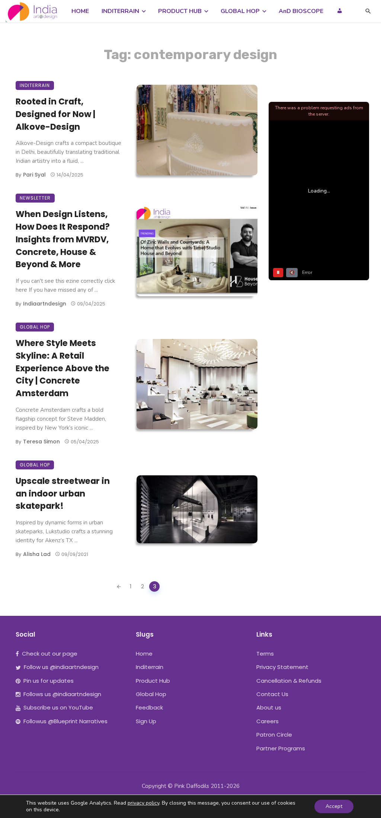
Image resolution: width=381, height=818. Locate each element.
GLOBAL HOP (240, 11)
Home (144, 653)
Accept (334, 806)
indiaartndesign (44, 303)
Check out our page (49, 653)
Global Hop (35, 327)
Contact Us (272, 694)
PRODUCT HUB (180, 11)
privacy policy (143, 802)
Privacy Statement (282, 667)
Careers (267, 721)
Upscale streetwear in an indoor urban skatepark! (63, 493)
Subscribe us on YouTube (58, 707)
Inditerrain (35, 85)
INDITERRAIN (120, 11)
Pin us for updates (48, 681)
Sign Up (146, 721)
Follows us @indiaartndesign (62, 694)
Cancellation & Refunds (288, 681)
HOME (80, 11)
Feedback (149, 707)
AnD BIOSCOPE (301, 11)
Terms (265, 653)
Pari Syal (34, 174)
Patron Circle (274, 734)
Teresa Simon (41, 441)
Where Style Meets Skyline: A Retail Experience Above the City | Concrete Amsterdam (62, 368)
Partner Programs (280, 748)
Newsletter (35, 198)
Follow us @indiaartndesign (61, 667)
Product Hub (153, 681)
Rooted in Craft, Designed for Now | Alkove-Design (55, 114)
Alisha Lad (37, 554)
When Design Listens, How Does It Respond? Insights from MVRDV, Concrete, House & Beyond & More (63, 239)
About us (268, 707)
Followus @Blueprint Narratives (65, 721)
